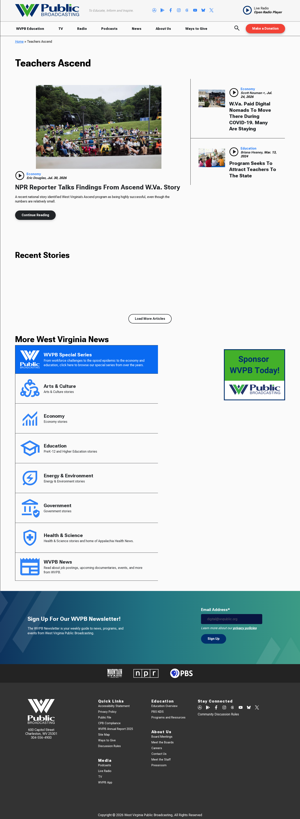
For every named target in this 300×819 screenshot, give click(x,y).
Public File (104, 717)
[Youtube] (195, 10)
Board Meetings (161, 736)
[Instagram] (179, 10)
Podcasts (109, 29)
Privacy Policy (107, 712)
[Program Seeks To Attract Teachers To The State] (212, 157)
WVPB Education (30, 29)
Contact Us (159, 754)
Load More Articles (150, 319)
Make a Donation (265, 28)
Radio (82, 29)
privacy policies (245, 628)
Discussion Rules (109, 746)
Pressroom (159, 765)
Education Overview (164, 706)
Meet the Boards (162, 742)
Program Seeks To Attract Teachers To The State (252, 169)
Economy (34, 174)
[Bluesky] (203, 10)
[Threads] (187, 10)
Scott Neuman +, (254, 93)
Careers (156, 748)
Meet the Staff (161, 759)
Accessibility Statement (114, 706)
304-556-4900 (41, 738)
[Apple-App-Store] (154, 10)
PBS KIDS (157, 712)
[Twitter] (211, 10)
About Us (163, 29)
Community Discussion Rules (218, 714)
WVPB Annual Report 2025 (115, 729)
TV (60, 29)
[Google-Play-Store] (162, 10)
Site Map (104, 734)
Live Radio (104, 771)
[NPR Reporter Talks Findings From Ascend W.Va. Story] (98, 127)
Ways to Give (196, 29)
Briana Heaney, (252, 152)
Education (248, 148)
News (136, 29)
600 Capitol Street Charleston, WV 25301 (41, 732)
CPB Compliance (109, 723)
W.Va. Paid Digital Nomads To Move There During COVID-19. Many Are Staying (250, 116)
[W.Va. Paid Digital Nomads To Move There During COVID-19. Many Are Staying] (212, 98)
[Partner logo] (114, 673)
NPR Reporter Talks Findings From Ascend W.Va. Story (97, 187)
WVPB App (105, 782)
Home (19, 42)
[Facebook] (171, 10)
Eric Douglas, (37, 178)
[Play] (19, 175)
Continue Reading (35, 215)
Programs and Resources (168, 717)
